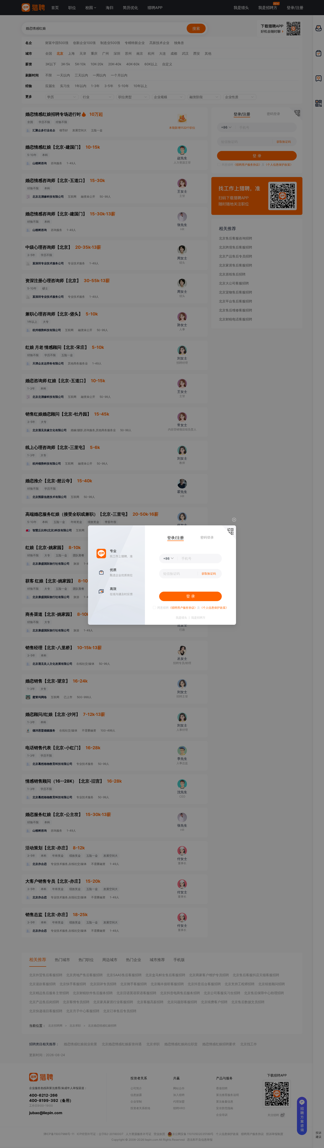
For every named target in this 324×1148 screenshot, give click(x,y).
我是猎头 (181, 617)
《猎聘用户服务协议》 (183, 607)
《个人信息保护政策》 (214, 607)
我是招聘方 (198, 617)
